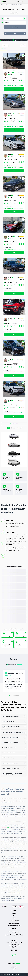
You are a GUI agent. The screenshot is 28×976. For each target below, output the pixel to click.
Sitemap (18, 974)
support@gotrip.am (14, 944)
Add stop (16, 27)
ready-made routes (6, 827)
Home (2, 4)
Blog (14, 918)
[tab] (14, 716)
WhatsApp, (10, 932)
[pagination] (5, 428)
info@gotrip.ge (14, 947)
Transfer (6, 4)
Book (14, 89)
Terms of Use (13, 966)
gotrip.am (14, 950)
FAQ (14, 915)
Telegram (18, 932)
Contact (14, 928)
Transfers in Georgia (14, 923)
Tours (14, 913)
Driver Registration (14, 920)
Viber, (14, 932)
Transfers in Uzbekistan (14, 925)
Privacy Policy (13, 968)
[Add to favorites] (23, 55)
